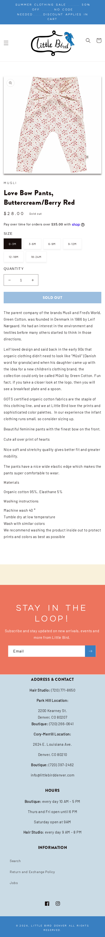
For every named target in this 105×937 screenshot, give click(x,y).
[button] (6, 43)
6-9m (52, 243)
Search (15, 861)
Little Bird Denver (49, 925)
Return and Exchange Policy (32, 872)
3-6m (32, 243)
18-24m (36, 256)
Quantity (14, 269)
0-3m (12, 243)
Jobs (14, 883)
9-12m (72, 243)
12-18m (14, 256)
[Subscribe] (90, 651)
